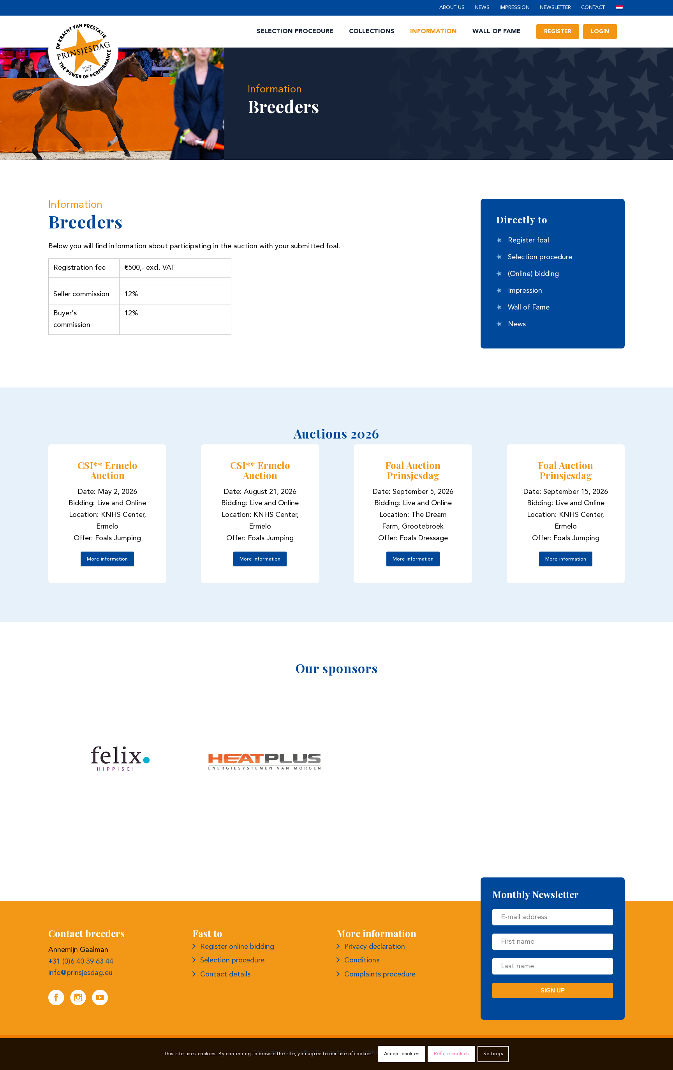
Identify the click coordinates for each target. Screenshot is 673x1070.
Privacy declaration (374, 946)
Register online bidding (237, 946)
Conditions (361, 960)
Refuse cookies (451, 1054)
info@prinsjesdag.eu (80, 972)
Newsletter (555, 7)
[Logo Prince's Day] (83, 51)
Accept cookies (401, 1054)
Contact (593, 7)
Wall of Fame (529, 307)
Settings (493, 1054)
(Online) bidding (533, 274)
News (482, 7)
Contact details (225, 974)
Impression (515, 7)
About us (452, 7)
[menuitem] (452, 8)
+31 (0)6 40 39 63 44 (80, 961)
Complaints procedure (380, 974)
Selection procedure (540, 257)
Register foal (528, 240)
